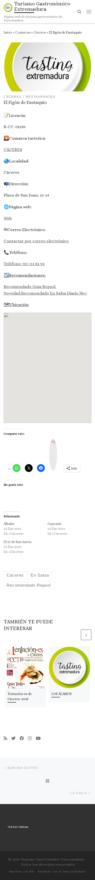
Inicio (8, 32)
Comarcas (22, 32)
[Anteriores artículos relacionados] (74, 635)
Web (8, 218)
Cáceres (40, 32)
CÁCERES (13, 149)
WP (31, 871)
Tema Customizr (74, 871)
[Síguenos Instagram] (30, 738)
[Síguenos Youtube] (38, 738)
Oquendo (55, 524)
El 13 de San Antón (17, 542)
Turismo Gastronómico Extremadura (52, 859)
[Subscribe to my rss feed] (5, 738)
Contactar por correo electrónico (36, 240)
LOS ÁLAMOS (61, 694)
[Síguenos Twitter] (13, 738)
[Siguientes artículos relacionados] (86, 635)
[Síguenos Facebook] (22, 738)
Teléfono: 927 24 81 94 (24, 263)
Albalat (9, 524)
